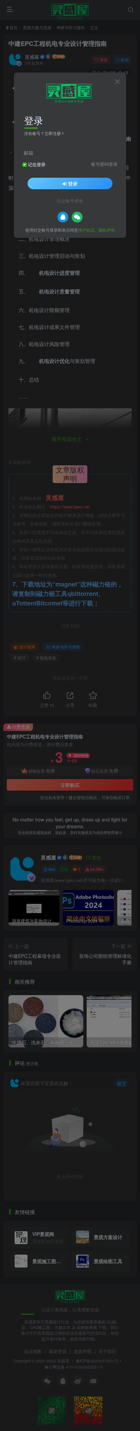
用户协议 (86, 230)
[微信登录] (77, 217)
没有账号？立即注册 (42, 133)
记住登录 (37, 164)
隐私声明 (107, 230)
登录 (72, 183)
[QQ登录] (62, 217)
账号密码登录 (104, 164)
